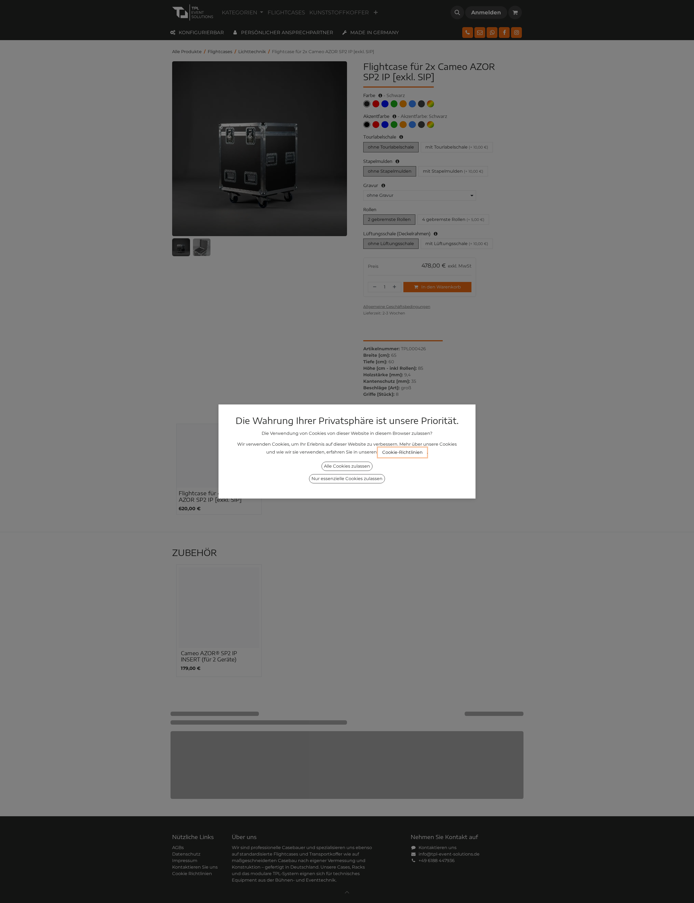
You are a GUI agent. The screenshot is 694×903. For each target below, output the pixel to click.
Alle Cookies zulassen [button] (347, 466)
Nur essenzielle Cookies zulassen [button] (347, 478)
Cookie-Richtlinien (402, 452)
